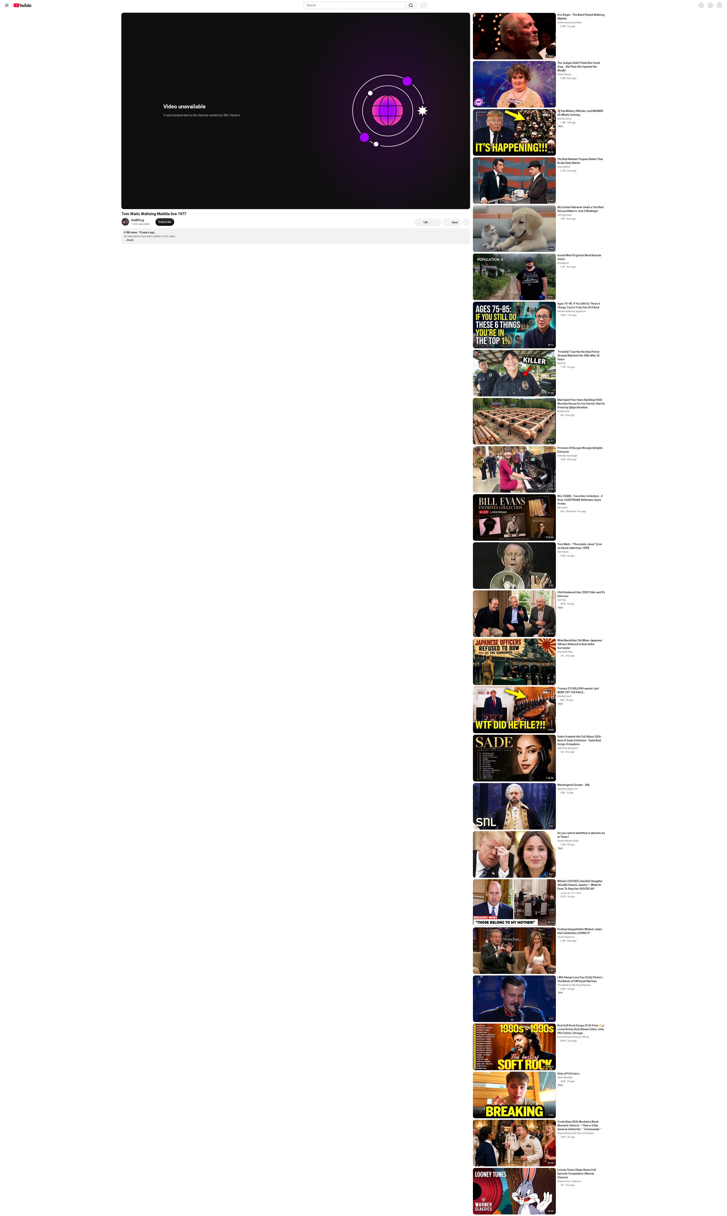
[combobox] (355, 5)
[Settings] (698, 5)
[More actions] (466, 222)
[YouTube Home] (22, 5)
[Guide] (7, 5)
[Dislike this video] (436, 222)
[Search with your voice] (423, 5)
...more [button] (128, 239)
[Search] (411, 5)
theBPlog (137, 220)
